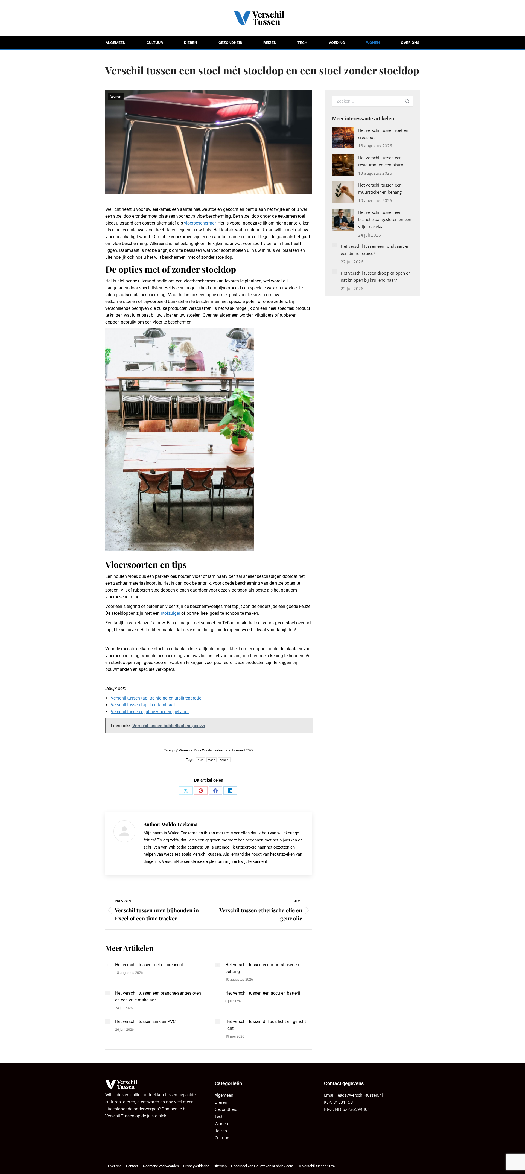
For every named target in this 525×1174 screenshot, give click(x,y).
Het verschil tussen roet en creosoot (149, 964)
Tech (219, 1116)
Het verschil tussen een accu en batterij (262, 993)
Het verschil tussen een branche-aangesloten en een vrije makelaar (158, 997)
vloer (211, 759)
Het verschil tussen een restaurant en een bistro (380, 161)
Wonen (115, 96)
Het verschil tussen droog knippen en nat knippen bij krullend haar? (376, 276)
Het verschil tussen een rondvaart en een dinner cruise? (375, 249)
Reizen (221, 1130)
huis (200, 759)
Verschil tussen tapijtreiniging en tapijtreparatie (156, 698)
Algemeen (224, 1095)
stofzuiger (170, 613)
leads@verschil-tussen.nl (360, 1095)
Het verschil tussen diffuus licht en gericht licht (265, 1025)
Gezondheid (226, 1109)
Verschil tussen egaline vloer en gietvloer (150, 711)
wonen (224, 759)
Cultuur (222, 1137)
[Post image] (107, 965)
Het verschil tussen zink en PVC (145, 1021)
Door (210, 750)
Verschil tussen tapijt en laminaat (143, 704)
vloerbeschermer (199, 223)
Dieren (221, 1102)
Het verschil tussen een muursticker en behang (262, 968)
